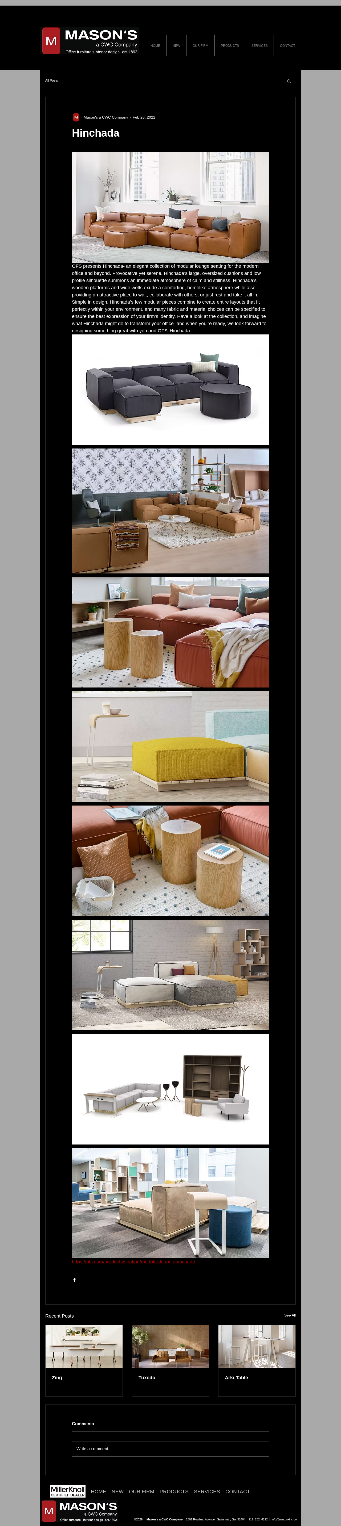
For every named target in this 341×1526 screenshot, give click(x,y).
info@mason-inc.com (285, 1519)
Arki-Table (236, 1377)
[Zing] (84, 1346)
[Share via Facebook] (74, 1279)
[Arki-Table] (256, 1346)
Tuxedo (147, 1377)
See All (290, 1315)
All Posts (51, 80)
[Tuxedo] (170, 1346)
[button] (288, 81)
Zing (57, 1377)
